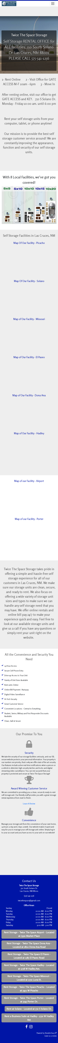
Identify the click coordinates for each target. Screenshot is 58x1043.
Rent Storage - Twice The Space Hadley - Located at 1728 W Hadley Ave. (29, 967)
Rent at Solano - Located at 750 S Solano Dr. (29, 1008)
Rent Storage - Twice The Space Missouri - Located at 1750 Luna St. (29, 978)
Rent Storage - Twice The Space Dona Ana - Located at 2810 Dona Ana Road (29, 945)
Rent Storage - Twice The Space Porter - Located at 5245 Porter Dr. (29, 999)
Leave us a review (50, 1036)
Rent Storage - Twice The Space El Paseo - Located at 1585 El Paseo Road (29, 956)
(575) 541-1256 (29, 896)
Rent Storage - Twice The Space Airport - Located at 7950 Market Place (29, 934)
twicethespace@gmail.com (29, 900)
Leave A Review (29, 803)
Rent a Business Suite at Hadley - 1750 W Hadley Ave (29, 1018)
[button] (5, 205)
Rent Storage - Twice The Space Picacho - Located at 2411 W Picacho (29, 988)
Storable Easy (50, 1033)
